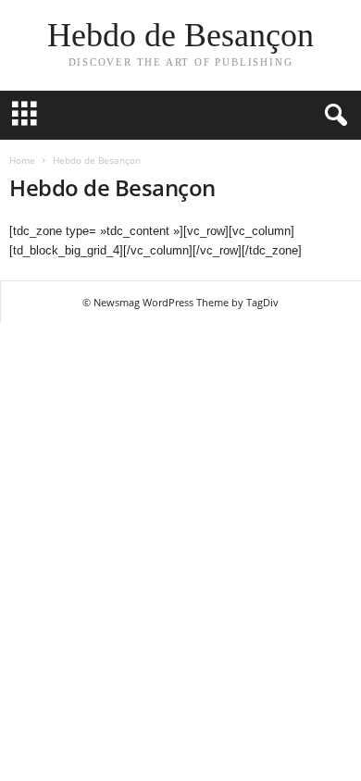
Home (22, 160)
